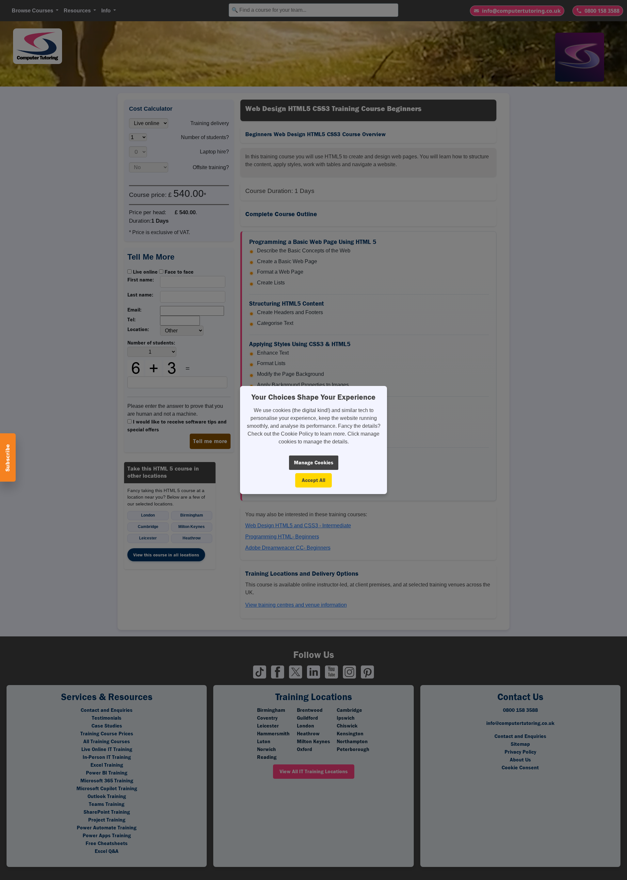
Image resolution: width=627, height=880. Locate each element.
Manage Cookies (313, 462)
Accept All (313, 480)
